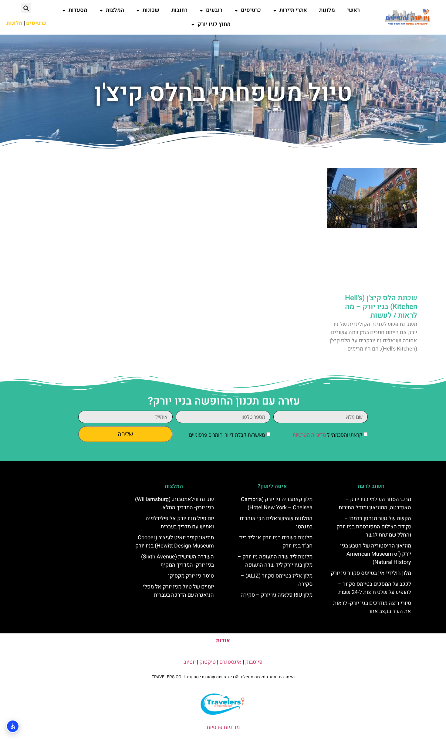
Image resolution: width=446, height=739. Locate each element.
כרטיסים (251, 10)
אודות (223, 640)
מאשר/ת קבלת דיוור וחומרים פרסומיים (227, 434)
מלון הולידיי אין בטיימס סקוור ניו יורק (371, 573)
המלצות (115, 10)
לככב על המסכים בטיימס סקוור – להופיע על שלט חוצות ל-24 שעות (374, 588)
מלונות (327, 10)
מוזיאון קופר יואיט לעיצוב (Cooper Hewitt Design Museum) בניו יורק (174, 542)
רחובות (179, 10)
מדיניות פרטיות (223, 727)
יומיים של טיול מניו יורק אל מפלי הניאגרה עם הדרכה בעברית (178, 591)
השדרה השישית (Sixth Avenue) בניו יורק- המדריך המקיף (177, 561)
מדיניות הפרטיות (309, 434)
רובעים (214, 10)
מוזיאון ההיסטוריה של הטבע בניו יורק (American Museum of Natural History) (375, 554)
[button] (26, 8)
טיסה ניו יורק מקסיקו (191, 576)
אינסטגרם (230, 662)
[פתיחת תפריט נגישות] (12, 726)
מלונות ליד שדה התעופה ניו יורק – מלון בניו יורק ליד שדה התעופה (275, 561)
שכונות (151, 10)
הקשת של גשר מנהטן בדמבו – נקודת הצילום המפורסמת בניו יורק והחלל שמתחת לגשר (373, 526)
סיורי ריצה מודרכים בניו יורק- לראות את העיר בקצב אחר (372, 607)
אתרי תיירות (293, 10)
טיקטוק (207, 662)
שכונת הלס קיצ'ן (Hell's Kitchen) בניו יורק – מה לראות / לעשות (381, 307)
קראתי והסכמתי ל (327, 434)
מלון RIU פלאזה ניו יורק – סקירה (277, 595)
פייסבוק (253, 662)
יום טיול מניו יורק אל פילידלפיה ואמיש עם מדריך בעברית (180, 522)
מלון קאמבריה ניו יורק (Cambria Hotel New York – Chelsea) (277, 503)
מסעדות (78, 10)
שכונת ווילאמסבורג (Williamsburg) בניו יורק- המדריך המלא (174, 503)
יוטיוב (190, 662)
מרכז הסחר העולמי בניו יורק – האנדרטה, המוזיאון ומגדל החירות (375, 503)
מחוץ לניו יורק (214, 24)
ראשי (353, 10)
